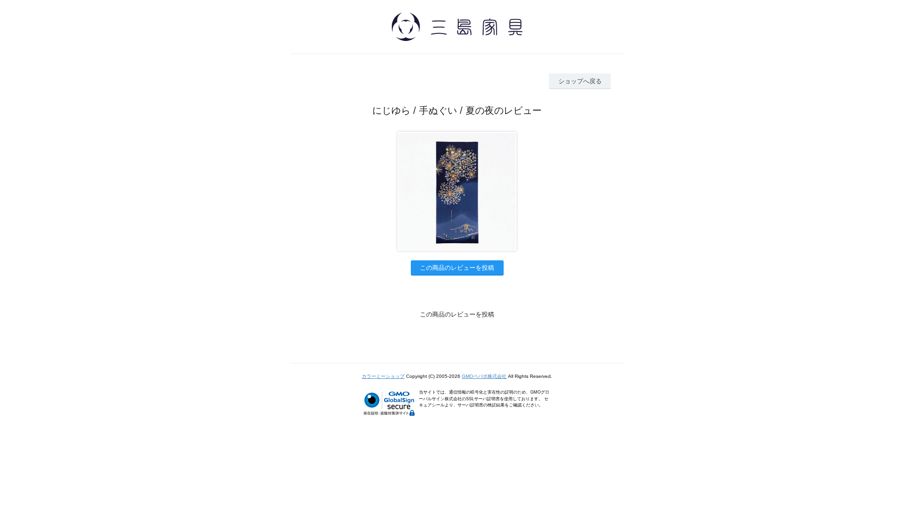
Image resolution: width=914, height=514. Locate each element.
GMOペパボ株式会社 (484, 376)
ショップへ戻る (580, 81)
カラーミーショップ (383, 376)
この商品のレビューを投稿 (457, 267)
